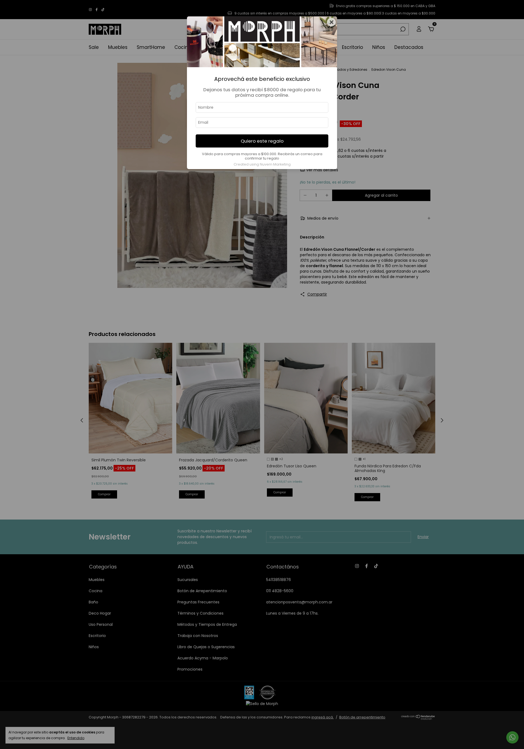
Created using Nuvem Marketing (262, 164)
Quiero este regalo (262, 141)
